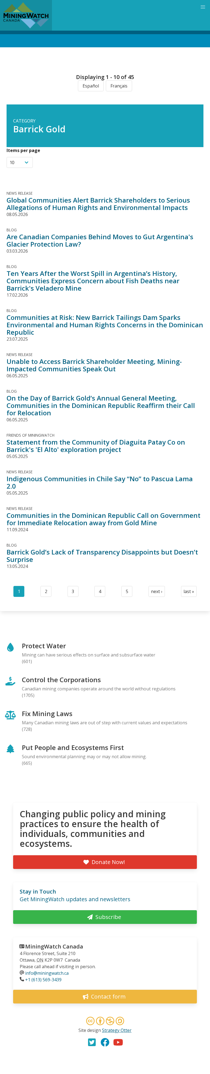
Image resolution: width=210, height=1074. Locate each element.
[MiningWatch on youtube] (118, 1042)
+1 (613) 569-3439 (43, 980)
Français (118, 86)
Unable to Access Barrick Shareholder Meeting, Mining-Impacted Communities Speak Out (94, 365)
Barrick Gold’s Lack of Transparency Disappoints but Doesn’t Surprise (102, 555)
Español (91, 86)
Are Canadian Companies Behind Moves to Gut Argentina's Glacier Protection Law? (100, 240)
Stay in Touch (38, 891)
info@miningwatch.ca (47, 973)
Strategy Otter (117, 1030)
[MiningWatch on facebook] (105, 1042)
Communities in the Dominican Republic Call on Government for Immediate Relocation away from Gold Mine (103, 519)
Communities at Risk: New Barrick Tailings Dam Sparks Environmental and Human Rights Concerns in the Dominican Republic (105, 325)
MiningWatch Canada (54, 946)
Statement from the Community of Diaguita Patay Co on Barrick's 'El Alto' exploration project (96, 445)
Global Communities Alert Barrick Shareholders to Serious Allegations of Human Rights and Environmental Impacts (98, 203)
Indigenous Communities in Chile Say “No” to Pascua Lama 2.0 (100, 482)
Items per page (23, 150)
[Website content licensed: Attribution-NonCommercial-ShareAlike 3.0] (105, 1022)
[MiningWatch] (26, 15)
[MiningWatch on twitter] (91, 1042)
